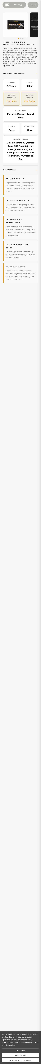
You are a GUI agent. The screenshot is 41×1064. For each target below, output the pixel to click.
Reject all (21, 1055)
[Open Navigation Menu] (7, 4)
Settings (21, 1050)
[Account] (31, 5)
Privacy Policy (10, 1045)
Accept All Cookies (20, 1060)
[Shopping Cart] (35, 5)
